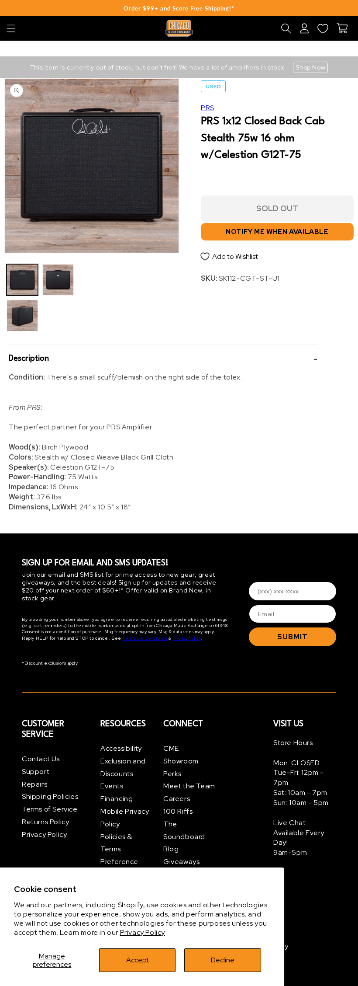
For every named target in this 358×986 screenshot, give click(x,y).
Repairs (34, 784)
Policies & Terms (116, 843)
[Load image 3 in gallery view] (58, 280)
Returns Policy (45, 821)
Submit (292, 636)
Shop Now (310, 67)
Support (35, 771)
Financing (116, 798)
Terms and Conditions (144, 638)
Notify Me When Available (277, 231)
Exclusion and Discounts (123, 767)
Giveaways (181, 861)
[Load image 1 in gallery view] (22, 280)
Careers (176, 798)
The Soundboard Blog (184, 836)
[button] (11, 28)
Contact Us (41, 758)
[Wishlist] (322, 28)
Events (112, 786)
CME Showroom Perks (181, 761)
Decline (222, 960)
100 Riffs (178, 811)
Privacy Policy (142, 932)
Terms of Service (50, 809)
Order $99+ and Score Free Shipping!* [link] (179, 8)
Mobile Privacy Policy (124, 818)
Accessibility (121, 748)
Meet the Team (189, 786)
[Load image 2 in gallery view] (22, 315)
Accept (137, 960)
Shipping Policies (50, 796)
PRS (207, 107)
